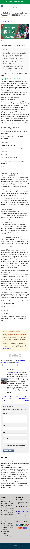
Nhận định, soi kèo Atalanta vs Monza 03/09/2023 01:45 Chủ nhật (22, 398)
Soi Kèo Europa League (6, 11)
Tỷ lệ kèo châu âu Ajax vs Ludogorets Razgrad (14, 56)
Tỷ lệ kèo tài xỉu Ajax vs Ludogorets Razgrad (14, 58)
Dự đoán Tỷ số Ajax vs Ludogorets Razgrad (13, 70)
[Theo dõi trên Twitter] (20, 525)
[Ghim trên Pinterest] (17, 355)
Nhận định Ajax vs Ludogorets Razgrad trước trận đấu (15, 52)
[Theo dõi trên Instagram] (17, 525)
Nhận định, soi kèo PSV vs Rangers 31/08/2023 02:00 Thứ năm (7, 398)
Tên (4, 425)
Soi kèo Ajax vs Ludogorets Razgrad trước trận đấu (14, 60)
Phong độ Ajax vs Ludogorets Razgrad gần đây (13, 61)
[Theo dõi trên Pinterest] (27, 525)
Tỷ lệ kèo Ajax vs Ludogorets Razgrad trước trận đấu (15, 53)
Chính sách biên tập (22, 515)
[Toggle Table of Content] (25, 50)
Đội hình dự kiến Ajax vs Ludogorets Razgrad (13, 68)
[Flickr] (24, 528)
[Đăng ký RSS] (19, 528)
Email (4, 432)
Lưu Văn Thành (6, 21)
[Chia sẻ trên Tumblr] (20, 355)
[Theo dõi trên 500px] (26, 528)
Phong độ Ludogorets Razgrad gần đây (13, 64)
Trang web (5, 438)
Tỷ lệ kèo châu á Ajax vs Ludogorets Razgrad (14, 55)
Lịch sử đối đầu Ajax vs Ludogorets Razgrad (13, 66)
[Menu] (2, 6)
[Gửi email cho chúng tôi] (22, 525)
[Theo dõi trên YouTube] (21, 528)
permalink (17, 362)
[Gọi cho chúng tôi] (25, 525)
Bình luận (5, 413)
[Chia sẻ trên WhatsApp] (10, 355)
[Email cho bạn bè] (15, 355)
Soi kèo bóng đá (15, 11)
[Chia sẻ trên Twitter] (12, 355)
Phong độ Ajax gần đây (9, 63)
